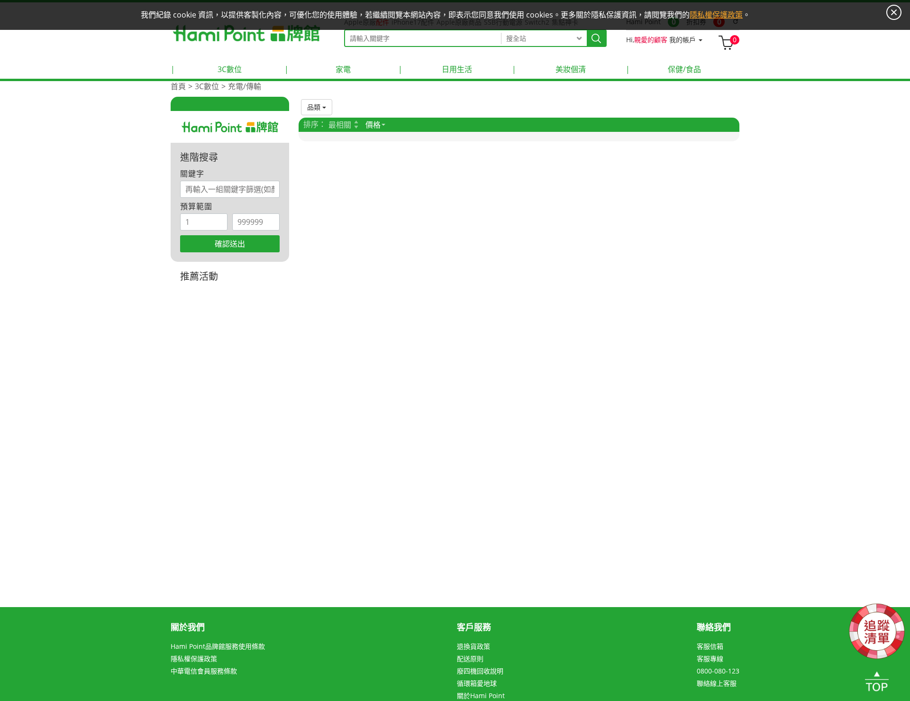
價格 (373, 125)
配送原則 (470, 658)
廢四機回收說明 (480, 670)
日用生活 (435, 69)
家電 (317, 69)
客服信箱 (710, 646)
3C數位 (206, 69)
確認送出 (230, 244)
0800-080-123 (718, 670)
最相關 (339, 124)
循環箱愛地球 (477, 683)
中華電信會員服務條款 (204, 670)
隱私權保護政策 (194, 658)
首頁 (178, 86)
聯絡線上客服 (717, 683)
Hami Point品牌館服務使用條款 (218, 646)
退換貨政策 (473, 646)
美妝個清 (549, 69)
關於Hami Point (481, 695)
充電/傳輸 (244, 86)
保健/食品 (663, 69)
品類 (314, 106)
